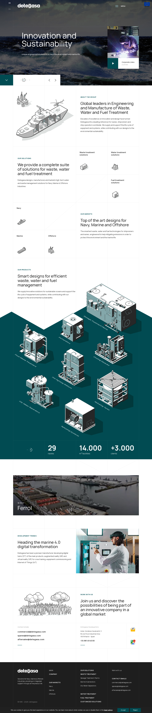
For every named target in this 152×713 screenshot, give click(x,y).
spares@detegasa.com (29, 635)
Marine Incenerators (87, 682)
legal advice (108, 710)
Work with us (117, 670)
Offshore (52, 694)
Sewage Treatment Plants (89, 678)
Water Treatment (88, 694)
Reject (135, 710)
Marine (51, 690)
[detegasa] (29, 6)
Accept (123, 710)
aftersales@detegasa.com (31, 639)
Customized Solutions (90, 702)
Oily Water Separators (88, 686)
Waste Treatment (88, 674)
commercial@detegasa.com (32, 631)
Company (53, 674)
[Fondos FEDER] (147, 4)
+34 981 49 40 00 (87, 640)
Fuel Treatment (87, 698)
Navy (51, 686)
